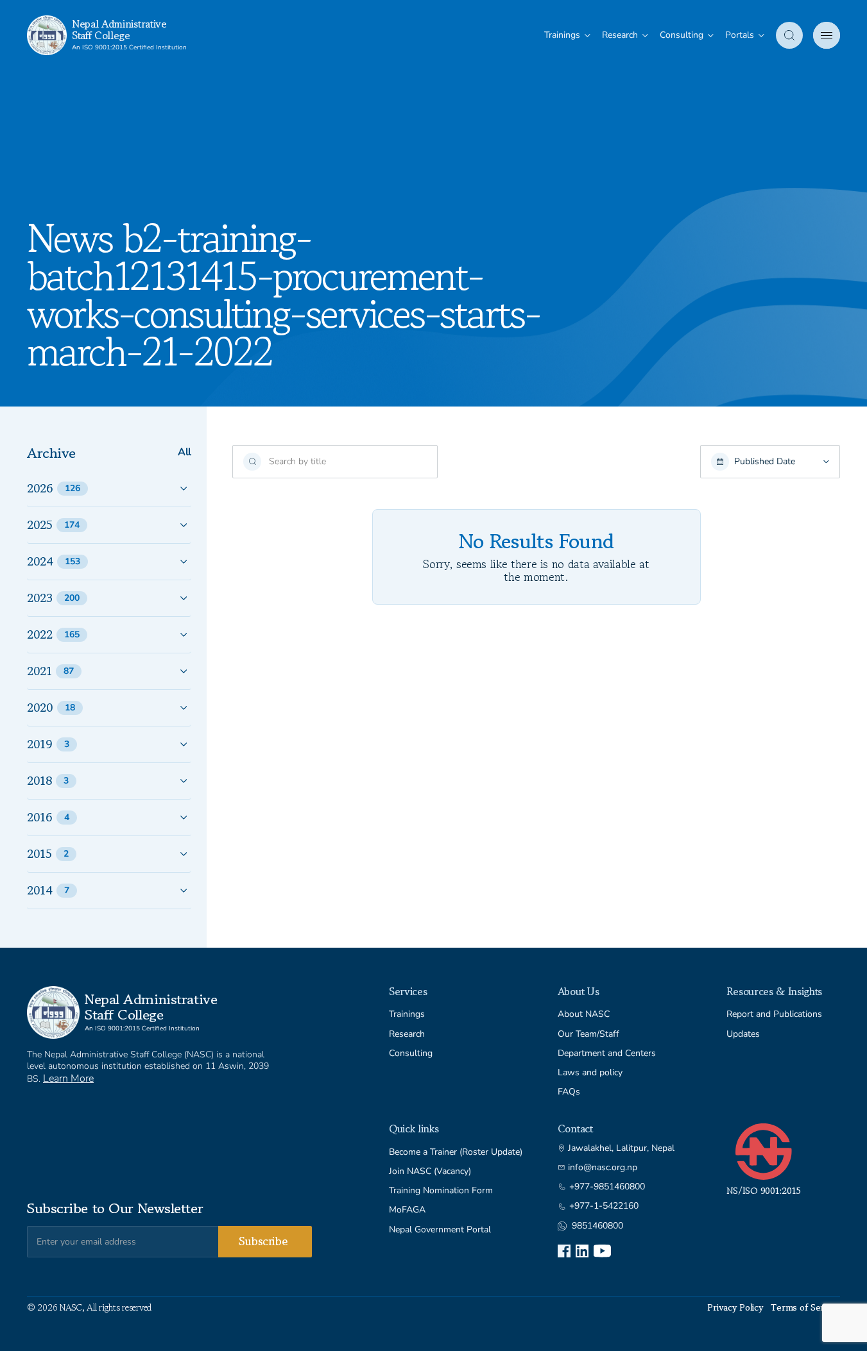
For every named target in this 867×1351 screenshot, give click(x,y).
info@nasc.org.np (602, 1167)
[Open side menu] (826, 35)
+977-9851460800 (607, 1187)
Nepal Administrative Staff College (119, 29)
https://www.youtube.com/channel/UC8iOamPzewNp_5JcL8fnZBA (602, 1251)
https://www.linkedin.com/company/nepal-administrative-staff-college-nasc (582, 1251)
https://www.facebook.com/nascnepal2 (564, 1251)
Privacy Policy (735, 1307)
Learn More (68, 1078)
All (184, 452)
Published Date (764, 461)
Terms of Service (805, 1307)
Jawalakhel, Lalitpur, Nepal (621, 1148)
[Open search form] (789, 35)
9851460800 (597, 1226)
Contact (575, 1128)
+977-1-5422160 (604, 1206)
